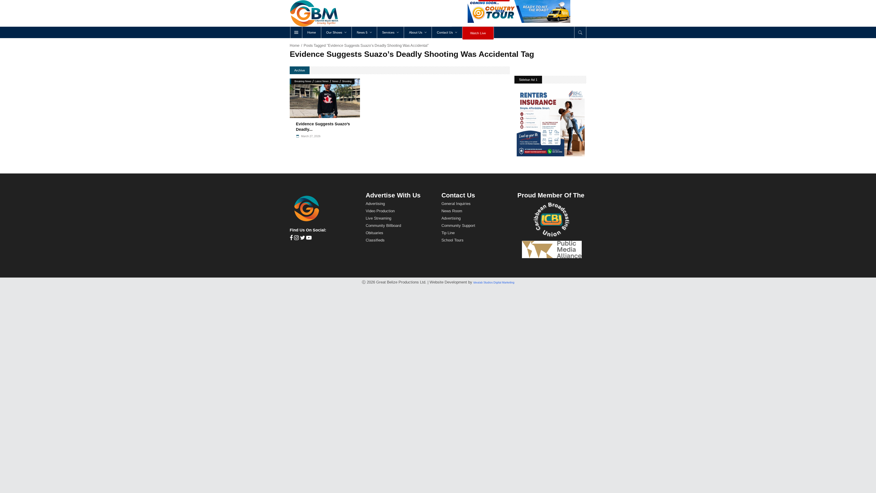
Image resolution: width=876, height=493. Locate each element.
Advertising (375, 204)
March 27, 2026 (310, 136)
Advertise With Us (393, 195)
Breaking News (303, 81)
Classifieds (375, 240)
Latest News (322, 81)
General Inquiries (456, 204)
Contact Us (458, 195)
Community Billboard (383, 225)
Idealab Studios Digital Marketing (493, 282)
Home (295, 45)
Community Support (458, 225)
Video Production (380, 211)
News (335, 81)
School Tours (452, 240)
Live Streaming (378, 218)
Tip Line (448, 233)
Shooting (347, 81)
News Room (451, 211)
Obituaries (374, 233)
